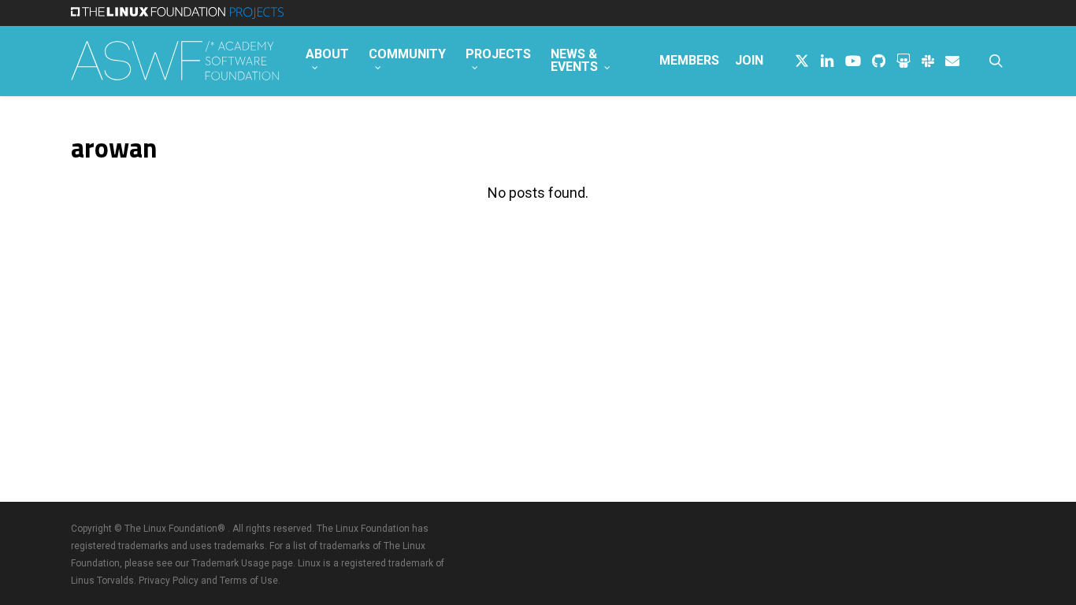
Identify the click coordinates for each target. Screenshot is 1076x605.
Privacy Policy (169, 580)
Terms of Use (249, 580)
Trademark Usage (230, 563)
